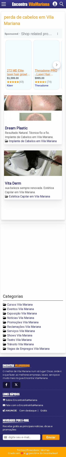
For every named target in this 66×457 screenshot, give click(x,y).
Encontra (31, 4)
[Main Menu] (3, 4)
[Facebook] (6, 385)
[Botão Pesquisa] (62, 4)
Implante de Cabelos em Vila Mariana (33, 141)
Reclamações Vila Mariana (24, 327)
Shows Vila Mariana (19, 335)
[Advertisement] (33, 259)
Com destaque (28, 410)
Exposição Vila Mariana (22, 313)
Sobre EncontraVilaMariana (21, 400)
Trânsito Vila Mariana (20, 344)
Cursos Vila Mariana (20, 304)
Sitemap (45, 450)
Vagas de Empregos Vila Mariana (28, 349)
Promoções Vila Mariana (22, 322)
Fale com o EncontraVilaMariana (24, 405)
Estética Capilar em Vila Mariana (29, 196)
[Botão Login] (55, 4)
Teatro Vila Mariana (19, 340)
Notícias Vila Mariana (20, 318)
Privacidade (33, 450)
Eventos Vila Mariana (20, 309)
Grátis (43, 410)
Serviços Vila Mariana (21, 331)
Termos (21, 450)
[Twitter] (16, 385)
